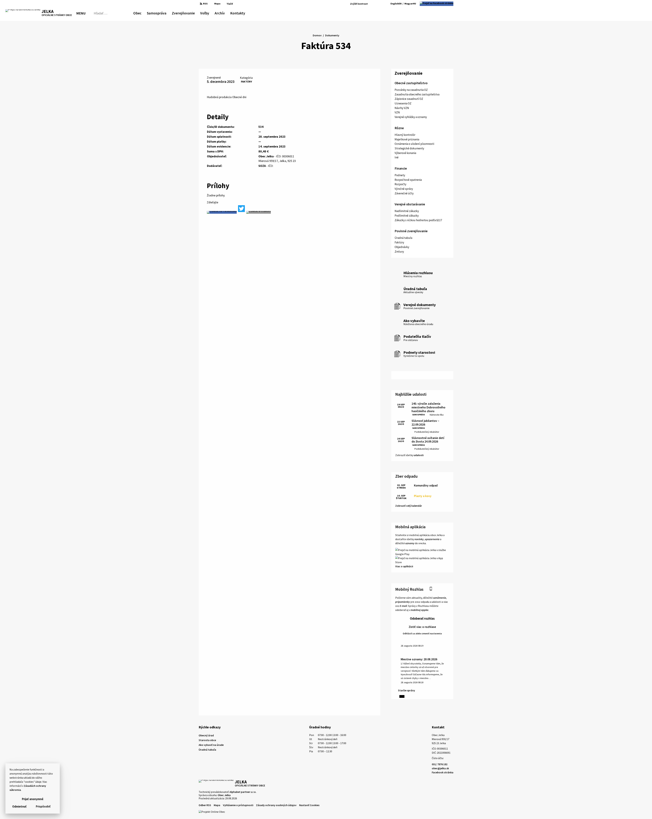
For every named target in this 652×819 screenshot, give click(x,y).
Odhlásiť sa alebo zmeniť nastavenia (422, 633)
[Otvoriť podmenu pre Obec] (140, 13)
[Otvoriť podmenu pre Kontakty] (242, 13)
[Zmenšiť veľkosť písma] (371, 3)
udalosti (419, 455)
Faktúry (246, 81)
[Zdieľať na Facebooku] (222, 212)
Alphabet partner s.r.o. (243, 792)
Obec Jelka (224, 795)
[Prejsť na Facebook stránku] (436, 3)
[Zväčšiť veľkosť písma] (380, 3)
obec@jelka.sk (440, 768)
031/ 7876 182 (439, 764)
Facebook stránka (442, 772)
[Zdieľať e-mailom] (258, 212)
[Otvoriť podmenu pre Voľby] (207, 13)
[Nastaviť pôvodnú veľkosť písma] (375, 3)
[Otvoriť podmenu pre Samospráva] (165, 13)
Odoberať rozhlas (422, 618)
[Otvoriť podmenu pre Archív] (223, 13)
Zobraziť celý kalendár (408, 505)
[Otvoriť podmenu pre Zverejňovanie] (193, 13)
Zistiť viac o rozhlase (422, 627)
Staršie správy (406, 690)
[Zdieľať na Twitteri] (241, 208)
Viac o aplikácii (404, 566)
